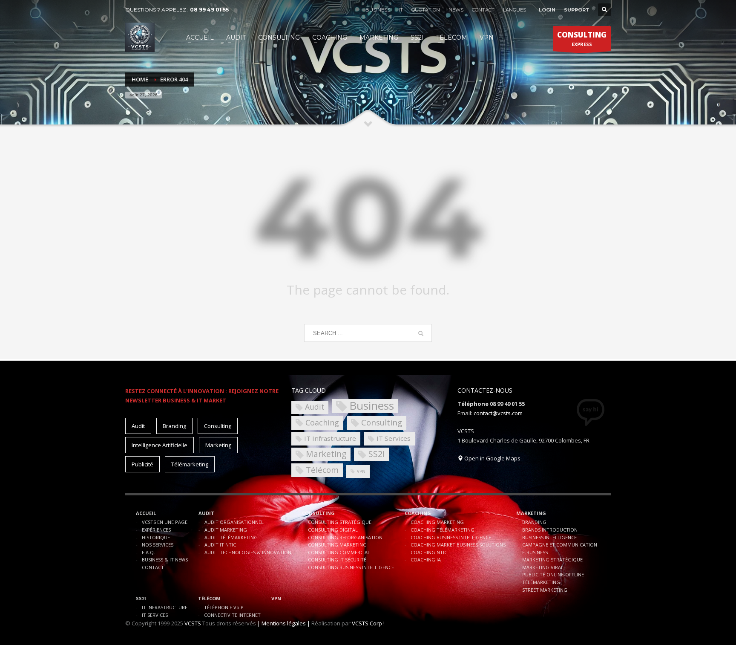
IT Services (394, 438)
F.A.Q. (148, 552)
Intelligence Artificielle (159, 445)
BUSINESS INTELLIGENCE (549, 537)
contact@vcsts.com (498, 413)
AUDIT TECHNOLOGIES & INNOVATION (247, 552)
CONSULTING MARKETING (337, 544)
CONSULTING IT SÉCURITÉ (337, 559)
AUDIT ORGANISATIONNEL (234, 522)
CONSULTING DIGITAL (333, 529)
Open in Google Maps (491, 458)
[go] (421, 333)
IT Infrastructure (330, 438)
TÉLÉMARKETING (541, 582)
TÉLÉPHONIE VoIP (224, 607)
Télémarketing (189, 464)
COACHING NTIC (429, 552)
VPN (361, 471)
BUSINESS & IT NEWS (165, 559)
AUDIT (206, 513)
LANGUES (514, 10)
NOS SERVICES (157, 544)
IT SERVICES (155, 615)
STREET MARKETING (544, 590)
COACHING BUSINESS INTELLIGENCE (451, 537)
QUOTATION (425, 10)
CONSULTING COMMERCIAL (339, 552)
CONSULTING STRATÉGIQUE (339, 522)
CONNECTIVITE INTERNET (232, 615)
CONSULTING (318, 513)
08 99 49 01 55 (209, 9)
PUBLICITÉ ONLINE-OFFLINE (553, 574)
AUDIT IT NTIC (220, 544)
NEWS (455, 10)
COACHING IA (426, 559)
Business (371, 406)
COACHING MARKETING (437, 522)
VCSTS (192, 623)
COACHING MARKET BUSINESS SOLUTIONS (458, 544)
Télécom (322, 469)
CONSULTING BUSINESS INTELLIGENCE (351, 567)
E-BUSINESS (535, 552)
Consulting (217, 426)
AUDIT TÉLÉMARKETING (231, 537)
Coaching (322, 422)
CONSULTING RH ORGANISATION (345, 537)
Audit (138, 426)
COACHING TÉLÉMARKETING (442, 529)
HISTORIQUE (156, 537)
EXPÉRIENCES (156, 529)
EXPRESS (582, 38)
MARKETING (531, 513)
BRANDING (534, 522)
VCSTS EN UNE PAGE (164, 522)
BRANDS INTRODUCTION (550, 529)
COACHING (418, 513)
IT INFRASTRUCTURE (164, 607)
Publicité (142, 464)
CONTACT (483, 10)
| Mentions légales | (283, 623)
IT (401, 10)
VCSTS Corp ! (368, 623)
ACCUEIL (146, 513)
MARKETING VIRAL (543, 567)
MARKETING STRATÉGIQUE (552, 559)
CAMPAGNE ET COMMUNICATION (559, 544)
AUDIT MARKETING (225, 529)
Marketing (218, 445)
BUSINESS (377, 10)
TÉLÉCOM (209, 598)
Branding (174, 426)
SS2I (376, 454)
